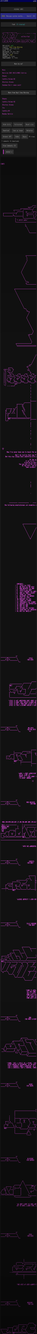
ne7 (12, 39)
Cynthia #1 (6, 105)
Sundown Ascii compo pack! (11, 79)
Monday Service (7, 108)
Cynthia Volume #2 (8, 73)
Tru (3, 102)
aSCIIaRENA (4, 1)
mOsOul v (9, 146)
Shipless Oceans (8, 76)
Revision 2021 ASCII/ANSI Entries (14, 67)
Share (25, 130)
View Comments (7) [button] (9, 139)
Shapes (4, 70)
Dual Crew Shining (15, 41)
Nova (3, 64)
